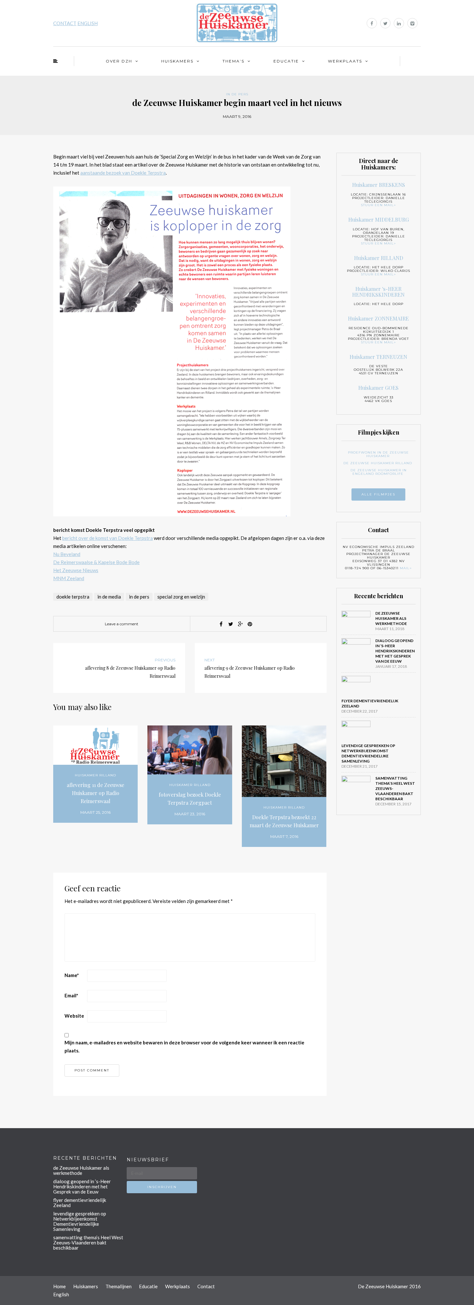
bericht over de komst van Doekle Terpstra (107, 538)
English (61, 1294)
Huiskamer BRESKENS (378, 184)
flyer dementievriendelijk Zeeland (79, 1202)
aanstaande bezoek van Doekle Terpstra (123, 173)
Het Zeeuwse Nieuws (75, 570)
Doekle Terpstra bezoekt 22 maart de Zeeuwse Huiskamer (284, 821)
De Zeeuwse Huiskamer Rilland (377, 463)
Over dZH (119, 61)
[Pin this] (249, 624)
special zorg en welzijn (181, 597)
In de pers (237, 94)
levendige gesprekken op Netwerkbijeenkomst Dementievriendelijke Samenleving (368, 753)
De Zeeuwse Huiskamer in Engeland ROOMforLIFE (379, 472)
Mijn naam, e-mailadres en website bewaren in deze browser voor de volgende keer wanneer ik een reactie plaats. (184, 1046)
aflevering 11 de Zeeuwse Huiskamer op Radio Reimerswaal (95, 793)
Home (59, 1286)
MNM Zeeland (68, 578)
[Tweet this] (230, 624)
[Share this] (220, 624)
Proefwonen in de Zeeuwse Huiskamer (378, 454)
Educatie (286, 61)
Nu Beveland (66, 554)
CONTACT (64, 23)
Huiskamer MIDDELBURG (378, 219)
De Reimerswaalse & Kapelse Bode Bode (96, 562)
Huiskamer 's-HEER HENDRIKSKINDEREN (378, 291)
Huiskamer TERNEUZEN (378, 356)
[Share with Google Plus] (240, 624)
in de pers (139, 597)
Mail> (406, 568)
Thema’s (233, 61)
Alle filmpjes (378, 494)
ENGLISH (87, 23)
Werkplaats (345, 61)
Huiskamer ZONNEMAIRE (378, 318)
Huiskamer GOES (378, 387)
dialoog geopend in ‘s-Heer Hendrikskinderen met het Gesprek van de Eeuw (395, 651)
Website (74, 1016)
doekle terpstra (72, 597)
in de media (109, 597)
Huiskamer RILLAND (95, 775)
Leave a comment (121, 623)
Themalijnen (118, 1286)
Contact (206, 1286)
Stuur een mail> (378, 205)
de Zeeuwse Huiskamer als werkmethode (391, 618)
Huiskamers (177, 61)
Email (71, 995)
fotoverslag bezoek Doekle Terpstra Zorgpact (190, 798)
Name (71, 975)
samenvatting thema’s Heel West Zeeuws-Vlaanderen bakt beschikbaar (88, 1242)
